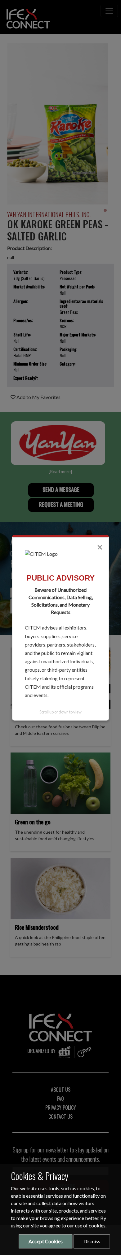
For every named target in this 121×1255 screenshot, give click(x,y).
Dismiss (91, 1241)
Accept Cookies (46, 1241)
